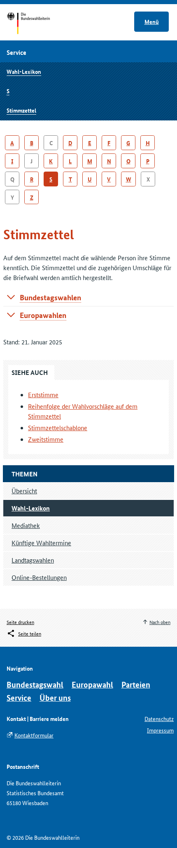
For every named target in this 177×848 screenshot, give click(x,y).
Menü (151, 21)
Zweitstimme (45, 439)
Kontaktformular (34, 735)
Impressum (160, 730)
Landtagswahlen (33, 560)
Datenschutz (159, 718)
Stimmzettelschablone (57, 427)
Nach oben (159, 622)
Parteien (135, 684)
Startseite (36, 23)
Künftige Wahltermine (41, 542)
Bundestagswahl (35, 684)
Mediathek (26, 525)
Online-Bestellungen (39, 577)
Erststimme (43, 394)
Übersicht (24, 490)
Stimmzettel (21, 110)
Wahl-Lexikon (24, 71)
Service (19, 698)
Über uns (55, 698)
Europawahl (92, 684)
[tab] (88, 297)
